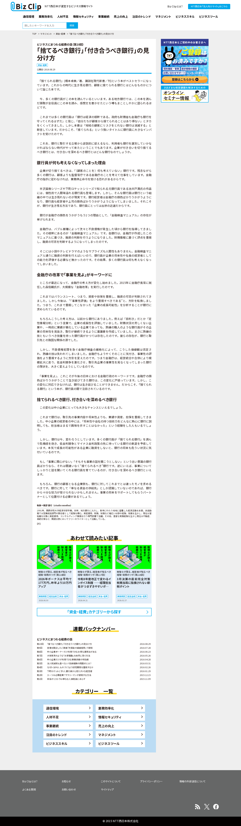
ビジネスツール (109, 743)
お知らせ (66, 781)
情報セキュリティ (109, 717)
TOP (34, 33)
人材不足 (52, 717)
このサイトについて (111, 781)
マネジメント (46, 33)
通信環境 (52, 708)
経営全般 (53, 596)
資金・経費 (60, 33)
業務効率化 (106, 708)
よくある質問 (29, 789)
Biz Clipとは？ (175, 6)
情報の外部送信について (192, 781)
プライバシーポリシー (151, 781)
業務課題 (43, 596)
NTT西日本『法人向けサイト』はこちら (209, 6)
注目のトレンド (56, 734)
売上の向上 (106, 725)
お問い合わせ (69, 789)
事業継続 (52, 725)
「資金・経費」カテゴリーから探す (94, 611)
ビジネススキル (56, 743)
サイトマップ (107, 789)
